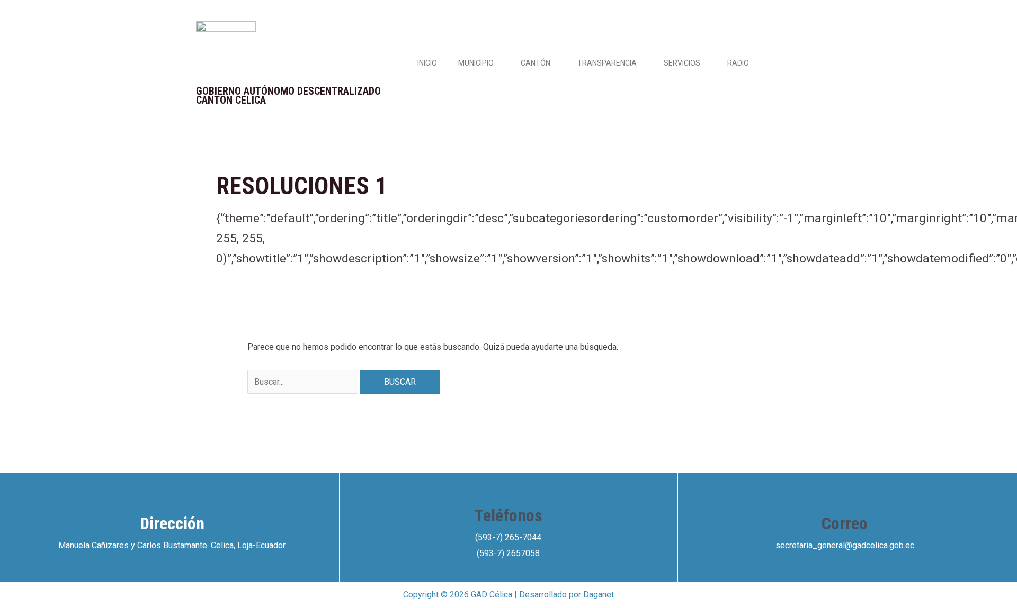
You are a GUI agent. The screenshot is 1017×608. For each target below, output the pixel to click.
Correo (845, 523)
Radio (738, 63)
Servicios (682, 63)
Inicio (427, 63)
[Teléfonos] (508, 489)
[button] (497, 63)
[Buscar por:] (303, 382)
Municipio (476, 63)
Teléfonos (508, 515)
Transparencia (607, 63)
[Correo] (844, 496)
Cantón (535, 63)
